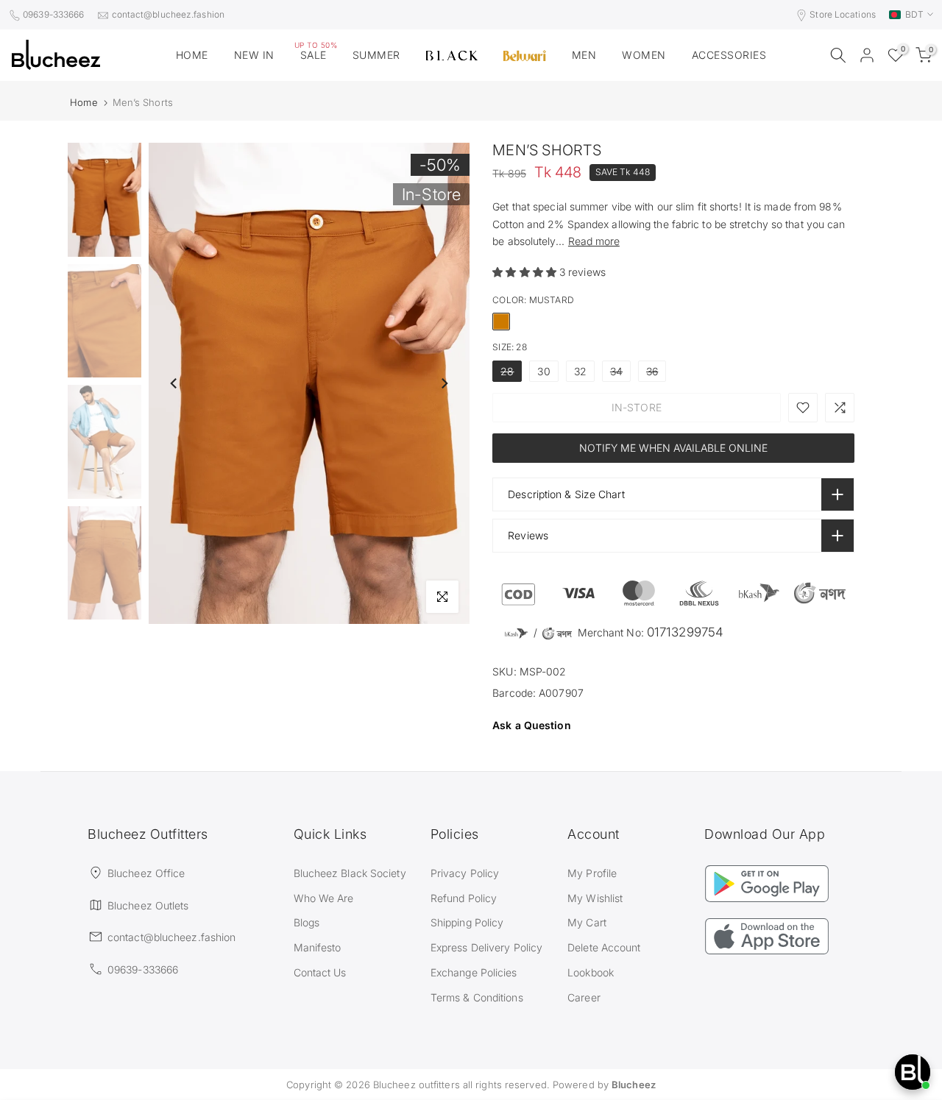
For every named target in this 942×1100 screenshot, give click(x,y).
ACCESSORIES (729, 55)
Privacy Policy (465, 873)
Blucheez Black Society (350, 873)
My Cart (586, 922)
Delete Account (603, 947)
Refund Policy (464, 898)
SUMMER (376, 55)
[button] (525, 272)
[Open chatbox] (912, 1072)
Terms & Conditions (477, 997)
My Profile (592, 873)
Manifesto (317, 947)
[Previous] (174, 383)
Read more (594, 241)
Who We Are (324, 898)
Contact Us (320, 972)
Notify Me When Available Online (673, 447)
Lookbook (590, 972)
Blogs (307, 922)
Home (83, 102)
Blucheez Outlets (148, 905)
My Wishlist (595, 898)
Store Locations (843, 14)
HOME (192, 55)
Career (584, 997)
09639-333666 (53, 14)
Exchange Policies (474, 972)
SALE (316, 53)
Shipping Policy (467, 922)
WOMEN (644, 55)
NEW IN (254, 55)
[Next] (443, 383)
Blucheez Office (146, 873)
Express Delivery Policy (486, 947)
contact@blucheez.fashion (168, 14)
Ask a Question (531, 725)
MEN (584, 55)
